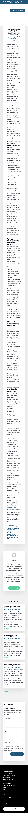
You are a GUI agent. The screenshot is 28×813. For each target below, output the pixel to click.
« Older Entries (7, 691)
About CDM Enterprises (9, 785)
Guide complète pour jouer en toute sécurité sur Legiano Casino (13, 665)
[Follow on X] (7, 797)
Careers (5, 789)
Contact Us (6, 791)
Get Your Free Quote (17, 10)
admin (11, 37)
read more (7, 628)
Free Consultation (8, 777)
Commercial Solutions (9, 775)
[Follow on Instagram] (10, 797)
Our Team (5, 787)
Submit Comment (17, 754)
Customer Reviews (8, 779)
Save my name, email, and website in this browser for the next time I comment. (14, 748)
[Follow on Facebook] (4, 797)
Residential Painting (8, 774)
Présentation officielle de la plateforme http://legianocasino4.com (14, 636)
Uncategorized (13, 38)
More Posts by (14, 588)
